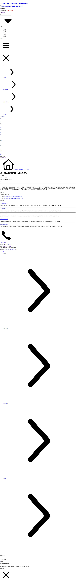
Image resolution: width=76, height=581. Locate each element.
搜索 (1, 38)
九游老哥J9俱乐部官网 (18, 169)
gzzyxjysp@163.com (7, 246)
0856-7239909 (3, 242)
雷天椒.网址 (14, 249)
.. (0, 121)
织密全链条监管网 (4, 224)
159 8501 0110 (8, 244)
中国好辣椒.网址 (8, 249)
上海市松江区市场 (4, 219)
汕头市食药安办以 (4, 203)
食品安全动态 (26, 169)
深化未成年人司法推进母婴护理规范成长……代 (13, 198)
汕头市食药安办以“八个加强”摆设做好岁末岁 (13, 196)
